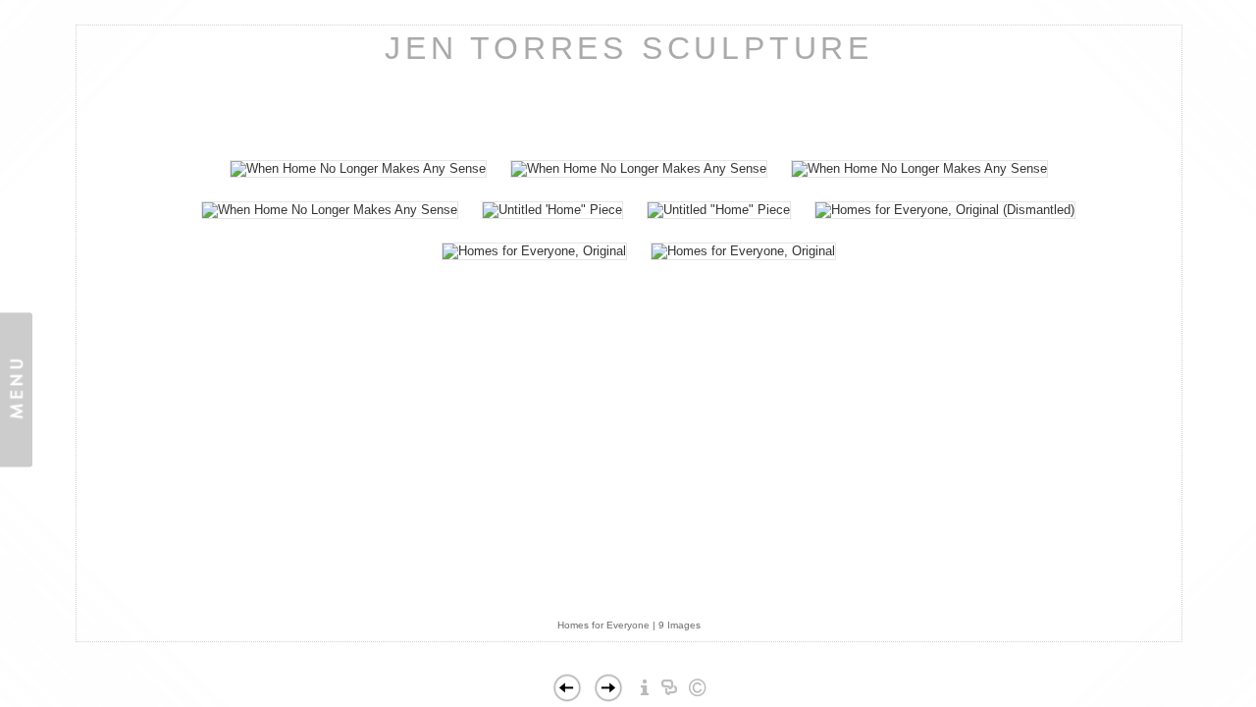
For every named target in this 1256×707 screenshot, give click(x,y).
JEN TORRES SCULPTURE (629, 48)
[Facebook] (655, 633)
